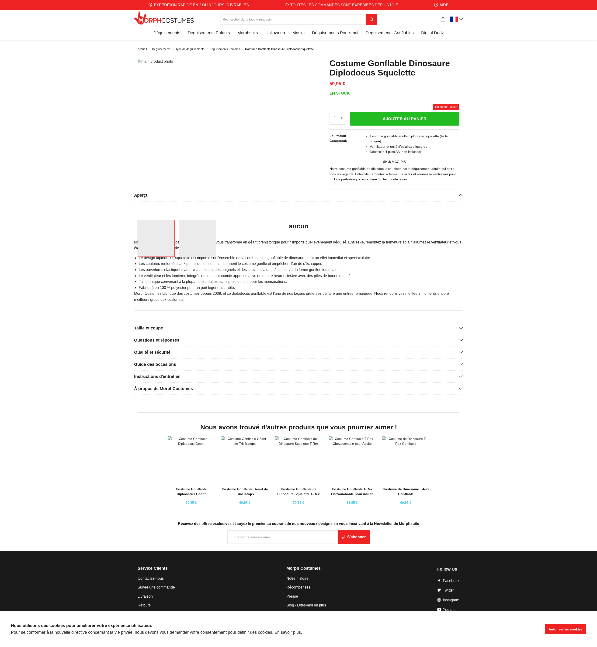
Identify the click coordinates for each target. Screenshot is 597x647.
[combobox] (293, 19)
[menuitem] (167, 33)
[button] (285, 137)
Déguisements (161, 49)
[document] (298, 629)
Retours (144, 605)
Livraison (145, 596)
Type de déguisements (190, 49)
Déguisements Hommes (225, 49)
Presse (292, 596)
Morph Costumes (303, 568)
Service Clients (153, 568)
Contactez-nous (151, 578)
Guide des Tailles (446, 107)
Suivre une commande (156, 587)
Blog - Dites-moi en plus (306, 605)
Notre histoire (297, 578)
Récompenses (298, 587)
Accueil (143, 49)
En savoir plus (287, 632)
